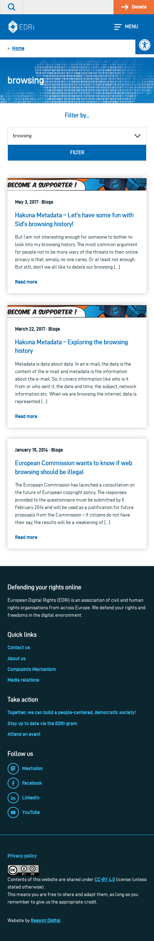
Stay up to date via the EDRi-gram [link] (42, 723)
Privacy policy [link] (22, 856)
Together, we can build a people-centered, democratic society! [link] (72, 712)
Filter (77, 152)
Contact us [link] (19, 647)
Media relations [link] (23, 680)
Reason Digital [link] (46, 920)
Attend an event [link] (24, 734)
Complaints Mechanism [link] (32, 669)
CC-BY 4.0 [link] (105, 879)
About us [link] (17, 658)
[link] (144, 45)
